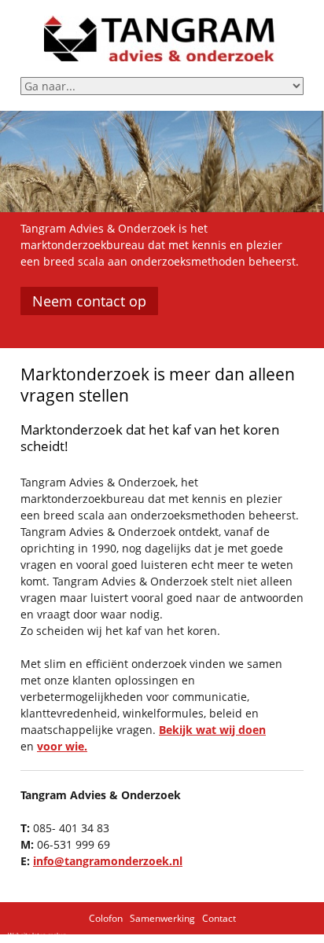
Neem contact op (89, 301)
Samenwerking (162, 918)
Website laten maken (37, 934)
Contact (219, 918)
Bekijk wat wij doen (212, 729)
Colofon (106, 918)
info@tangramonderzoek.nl (107, 860)
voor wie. (62, 746)
